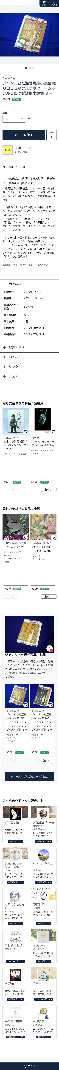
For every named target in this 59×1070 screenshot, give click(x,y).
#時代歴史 (42, 265)
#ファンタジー (27, 265)
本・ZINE (8, 167)
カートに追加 (23, 135)
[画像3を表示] (33, 68)
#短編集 (7, 265)
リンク (13, 367)
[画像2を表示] (29, 68)
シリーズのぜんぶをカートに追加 (29, 777)
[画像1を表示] (26, 68)
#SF (15, 265)
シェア (13, 376)
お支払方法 (17, 357)
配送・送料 (17, 348)
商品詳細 (15, 284)
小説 (22, 167)
